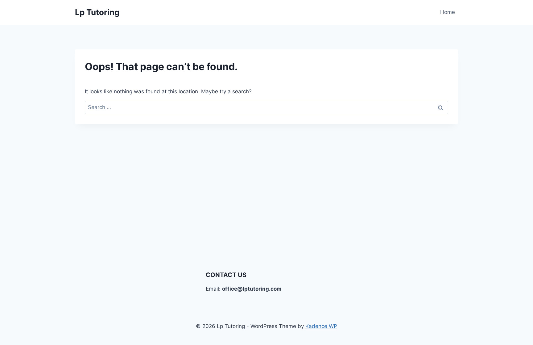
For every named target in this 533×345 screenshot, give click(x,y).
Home (447, 12)
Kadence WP (321, 326)
